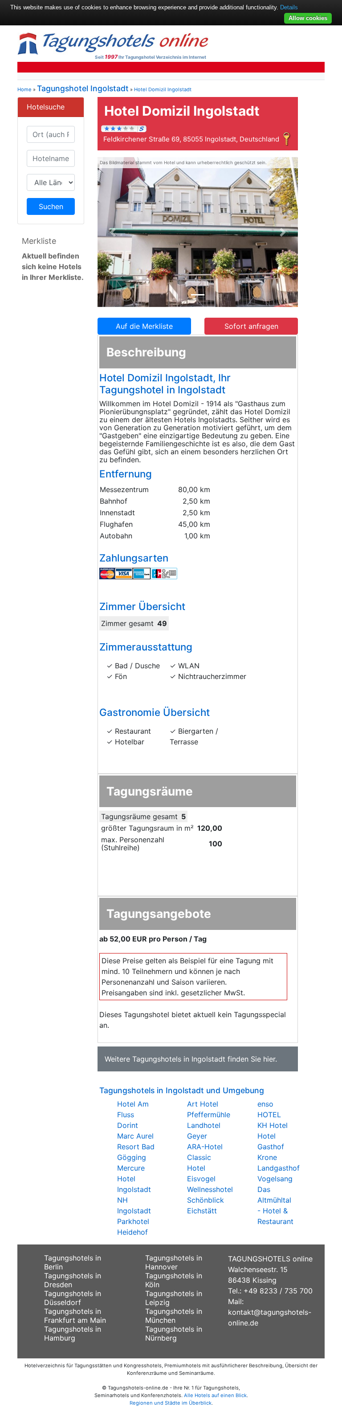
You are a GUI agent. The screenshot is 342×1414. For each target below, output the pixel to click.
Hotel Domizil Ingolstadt (162, 89)
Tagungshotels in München (173, 1316)
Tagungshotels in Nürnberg (173, 1333)
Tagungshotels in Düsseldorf (72, 1298)
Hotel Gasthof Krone (270, 1146)
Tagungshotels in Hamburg (72, 1333)
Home (24, 89)
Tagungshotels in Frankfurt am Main (75, 1316)
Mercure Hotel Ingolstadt (134, 1179)
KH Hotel (272, 1125)
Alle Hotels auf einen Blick (215, 1395)
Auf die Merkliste (144, 326)
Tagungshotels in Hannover (173, 1262)
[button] (113, 232)
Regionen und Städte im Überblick (171, 1403)
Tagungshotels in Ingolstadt (178, 1058)
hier (269, 1058)
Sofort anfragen (251, 326)
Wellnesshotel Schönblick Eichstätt (210, 1200)
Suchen (51, 206)
